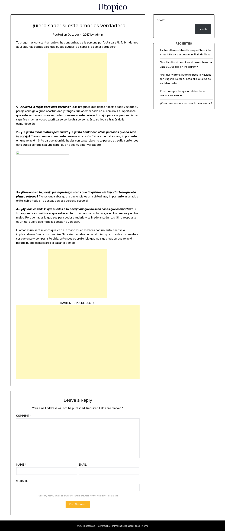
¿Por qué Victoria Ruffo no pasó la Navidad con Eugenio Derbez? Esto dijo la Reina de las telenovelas (185, 79)
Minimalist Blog (119, 526)
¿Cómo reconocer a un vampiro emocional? (186, 103)
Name (21, 464)
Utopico (112, 6)
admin (98, 34)
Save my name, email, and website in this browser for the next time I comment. (78, 496)
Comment (23, 415)
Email (84, 464)
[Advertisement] (77, 77)
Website (22, 481)
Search (162, 20)
